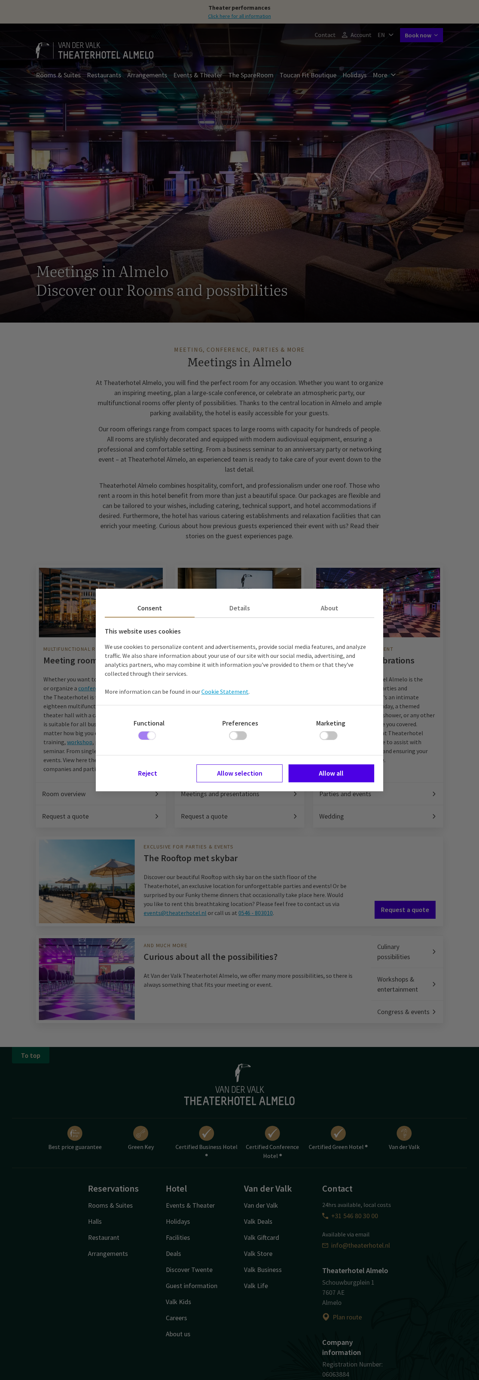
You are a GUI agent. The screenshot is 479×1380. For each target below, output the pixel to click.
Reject (147, 773)
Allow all (331, 773)
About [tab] (329, 608)
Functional (149, 723)
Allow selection (239, 773)
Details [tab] (239, 608)
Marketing (330, 723)
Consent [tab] (149, 608)
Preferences (240, 723)
